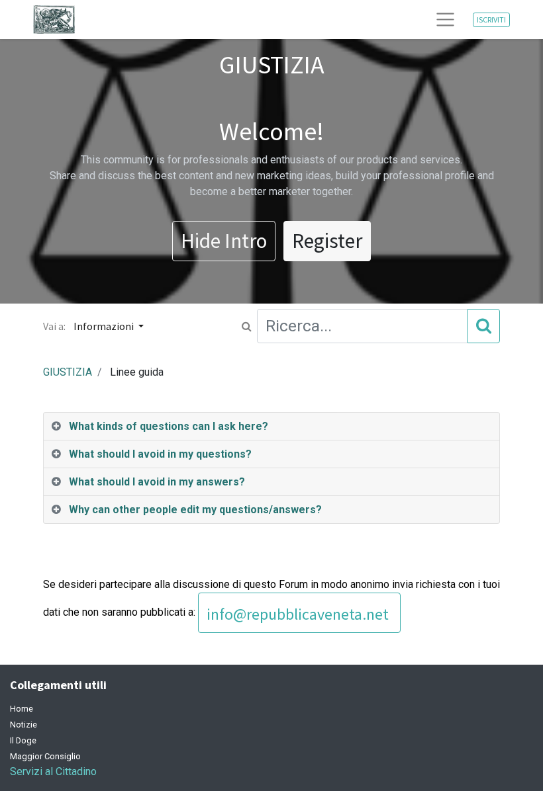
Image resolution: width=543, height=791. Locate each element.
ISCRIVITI (491, 19)
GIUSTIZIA (67, 372)
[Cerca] (484, 326)
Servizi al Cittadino (53, 771)
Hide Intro (224, 241)
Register (327, 241)
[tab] (271, 426)
